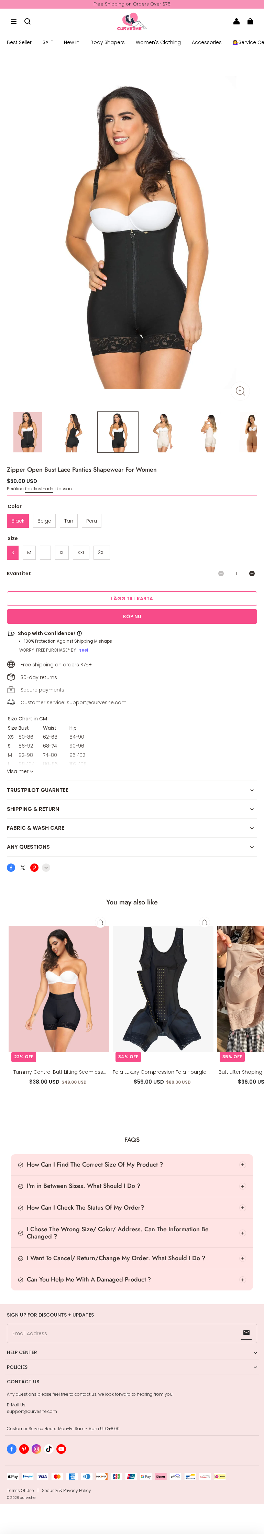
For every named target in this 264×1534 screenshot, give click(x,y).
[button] (14, 21)
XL (61, 552)
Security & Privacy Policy (66, 1490)
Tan (68, 520)
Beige (44, 520)
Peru (91, 520)
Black (17, 520)
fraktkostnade (39, 489)
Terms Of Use (20, 1490)
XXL (81, 552)
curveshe (27, 1497)
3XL (102, 552)
